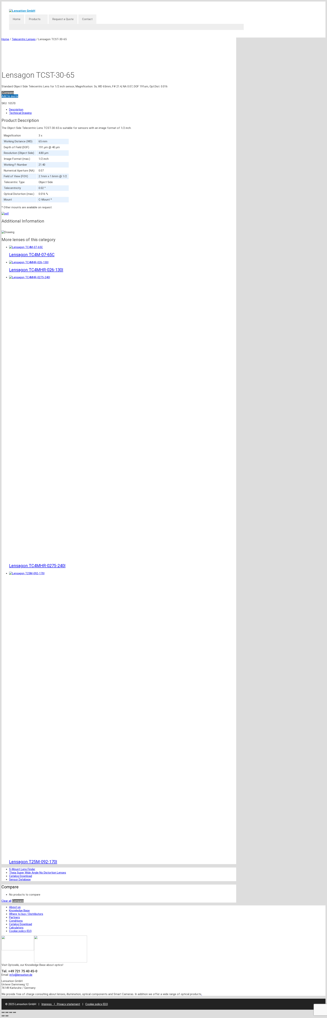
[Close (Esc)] (14, 1012)
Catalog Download (20, 876)
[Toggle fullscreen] (6, 1012)
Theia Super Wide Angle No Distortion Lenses (37, 872)
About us (15, 907)
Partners (14, 917)
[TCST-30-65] (5, 213)
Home (16, 19)
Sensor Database (20, 879)
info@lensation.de (20, 974)
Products (34, 19)
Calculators (16, 927)
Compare (8, 92)
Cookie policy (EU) (20, 931)
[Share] (10, 1012)
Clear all (6, 901)
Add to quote (10, 96)
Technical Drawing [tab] (20, 113)
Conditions (16, 920)
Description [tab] (16, 109)
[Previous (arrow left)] (3, 1015)
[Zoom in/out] (3, 1012)
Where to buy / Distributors (26, 914)
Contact (87, 19)
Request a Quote (63, 19)
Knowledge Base (19, 910)
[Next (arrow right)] (6, 1015)
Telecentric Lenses (24, 39)
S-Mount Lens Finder (22, 869)
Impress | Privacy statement (60, 1004)
